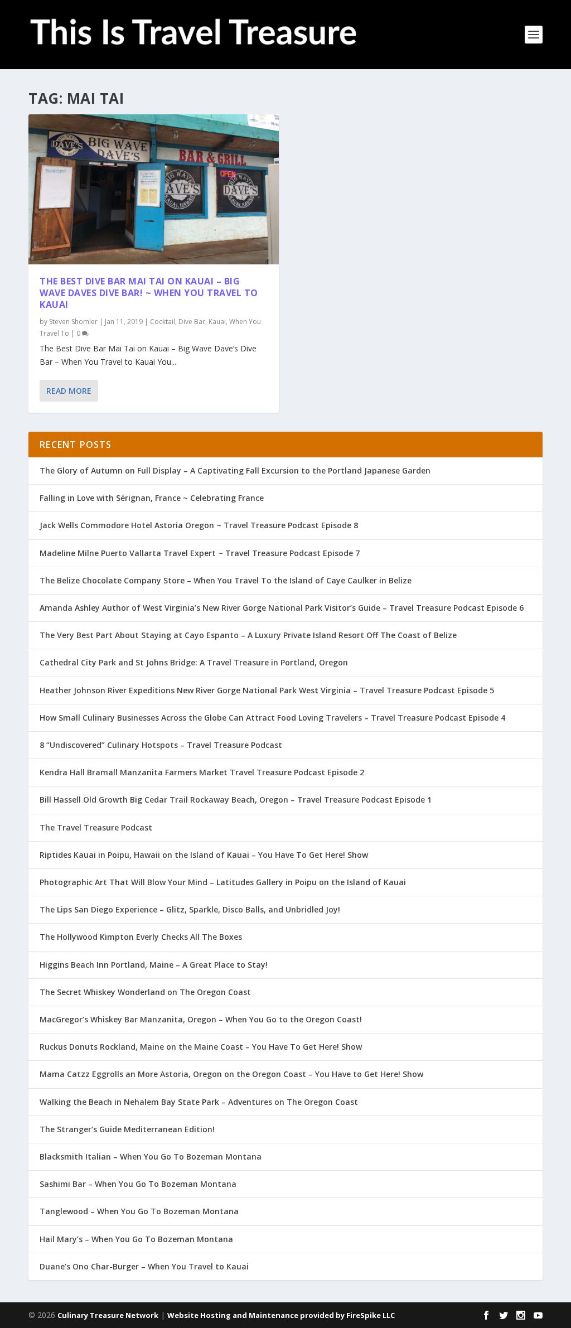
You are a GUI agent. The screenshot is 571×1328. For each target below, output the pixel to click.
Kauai (217, 321)
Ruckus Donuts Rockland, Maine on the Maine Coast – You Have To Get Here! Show (201, 1046)
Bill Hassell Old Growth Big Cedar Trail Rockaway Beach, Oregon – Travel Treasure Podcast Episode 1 (236, 799)
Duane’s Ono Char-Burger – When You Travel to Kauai (144, 1266)
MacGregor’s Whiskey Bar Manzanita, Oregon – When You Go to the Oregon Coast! (201, 1019)
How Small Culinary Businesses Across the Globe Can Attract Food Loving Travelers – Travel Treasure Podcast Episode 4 (272, 717)
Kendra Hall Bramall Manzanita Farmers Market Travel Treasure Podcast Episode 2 (202, 772)
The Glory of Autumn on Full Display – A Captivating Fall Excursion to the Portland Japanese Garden (235, 470)
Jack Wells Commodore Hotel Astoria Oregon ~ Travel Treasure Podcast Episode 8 (199, 525)
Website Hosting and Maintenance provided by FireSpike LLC (281, 1315)
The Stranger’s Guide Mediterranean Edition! (127, 1129)
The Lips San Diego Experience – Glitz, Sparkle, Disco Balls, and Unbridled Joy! (190, 909)
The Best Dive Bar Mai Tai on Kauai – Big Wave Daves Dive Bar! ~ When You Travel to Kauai (149, 293)
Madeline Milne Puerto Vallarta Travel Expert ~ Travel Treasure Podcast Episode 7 (200, 553)
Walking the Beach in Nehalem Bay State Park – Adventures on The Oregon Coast (199, 1102)
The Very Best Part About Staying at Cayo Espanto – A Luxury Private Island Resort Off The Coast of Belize (248, 635)
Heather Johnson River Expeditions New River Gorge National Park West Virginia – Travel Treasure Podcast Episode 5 (267, 690)
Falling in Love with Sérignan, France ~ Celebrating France (152, 497)
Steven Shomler (73, 321)
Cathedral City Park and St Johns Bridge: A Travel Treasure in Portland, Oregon (194, 662)
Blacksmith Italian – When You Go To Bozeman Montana (151, 1156)
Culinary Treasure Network (107, 1315)
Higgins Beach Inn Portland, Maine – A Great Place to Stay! (154, 964)
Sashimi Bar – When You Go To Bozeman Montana (138, 1184)
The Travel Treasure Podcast (96, 827)
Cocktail (162, 321)
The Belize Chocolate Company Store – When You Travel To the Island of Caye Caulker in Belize (226, 580)
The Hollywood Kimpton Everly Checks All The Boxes (141, 936)
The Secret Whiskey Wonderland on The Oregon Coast (145, 992)
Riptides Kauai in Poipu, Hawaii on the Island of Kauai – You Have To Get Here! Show (204, 854)
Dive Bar (191, 321)
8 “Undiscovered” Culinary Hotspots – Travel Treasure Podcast (161, 745)
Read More (68, 390)
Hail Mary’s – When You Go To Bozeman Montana (136, 1239)
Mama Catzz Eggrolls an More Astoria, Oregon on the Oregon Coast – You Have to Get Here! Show (231, 1074)
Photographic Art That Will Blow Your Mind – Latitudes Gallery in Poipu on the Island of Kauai (223, 882)
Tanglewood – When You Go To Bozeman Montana (139, 1211)
